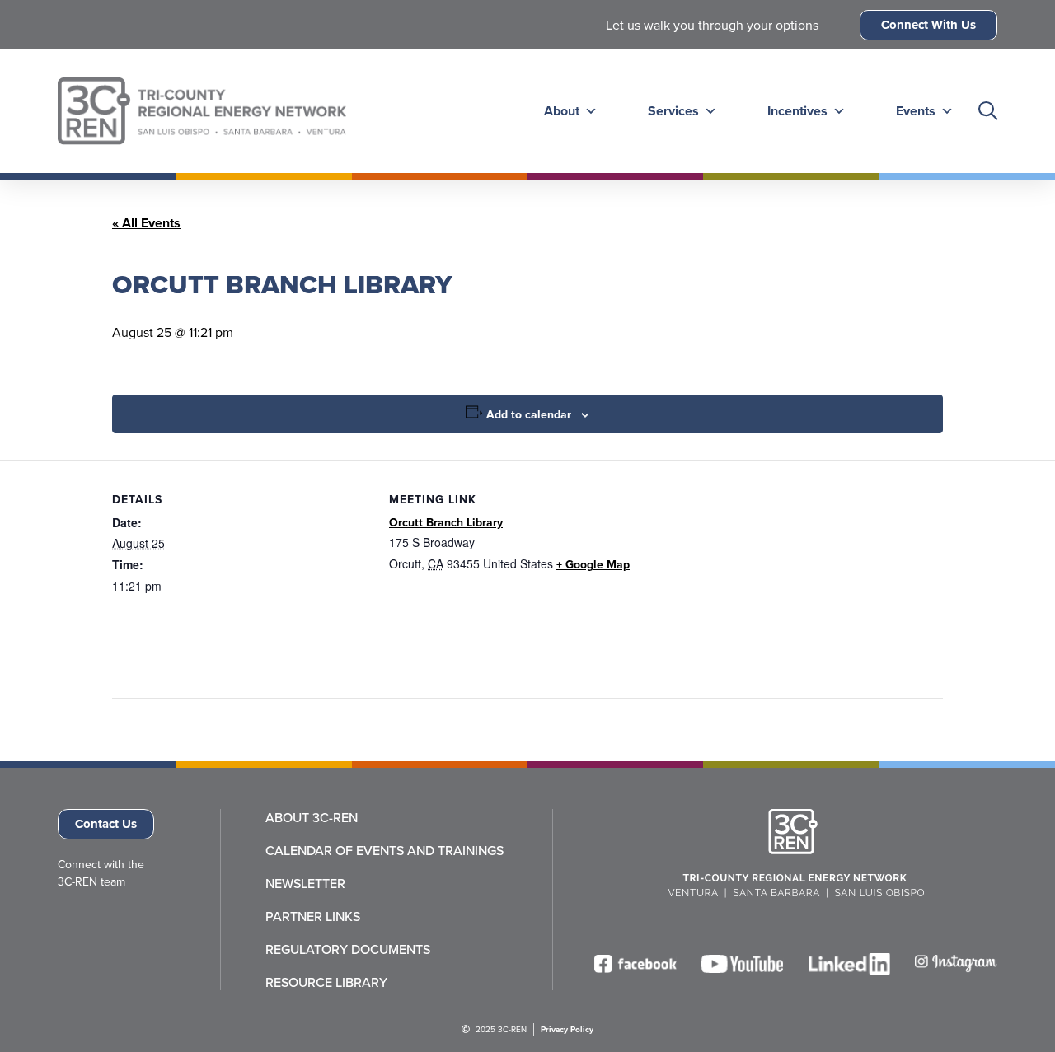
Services (673, 110)
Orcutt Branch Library (446, 522)
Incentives (797, 110)
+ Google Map (593, 564)
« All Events (146, 222)
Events (915, 110)
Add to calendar (528, 414)
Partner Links (312, 916)
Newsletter (305, 883)
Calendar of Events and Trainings (384, 850)
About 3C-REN (311, 817)
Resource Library (326, 982)
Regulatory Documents (347, 949)
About (561, 110)
